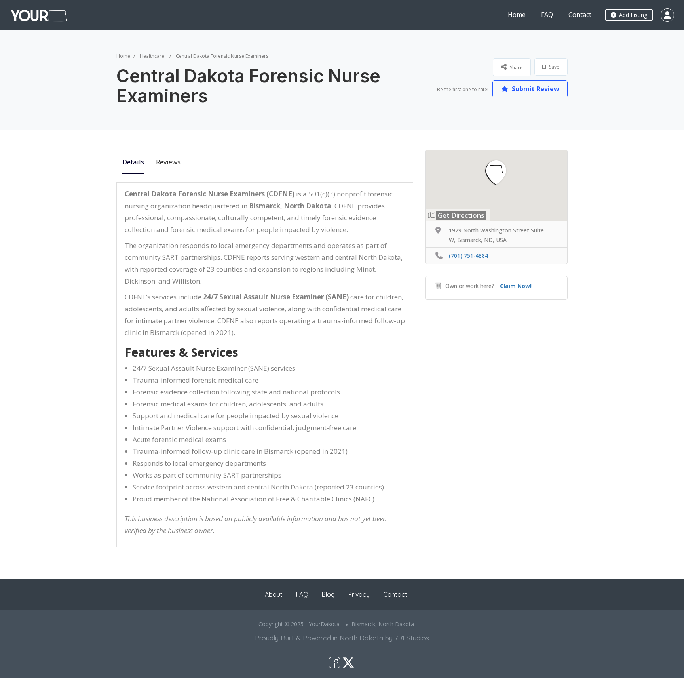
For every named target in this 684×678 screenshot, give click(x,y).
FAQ (547, 14)
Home (517, 14)
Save (553, 66)
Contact (579, 14)
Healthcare (152, 56)
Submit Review (534, 88)
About (274, 594)
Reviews (168, 161)
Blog (328, 594)
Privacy (359, 594)
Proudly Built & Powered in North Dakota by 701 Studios (342, 638)
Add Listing (632, 15)
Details (133, 161)
